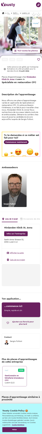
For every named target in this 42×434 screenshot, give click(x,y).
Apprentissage (8, 13)
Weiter (14, 429)
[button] (21, 38)
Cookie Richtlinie (18, 425)
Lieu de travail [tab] (11, 219)
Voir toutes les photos (28, 51)
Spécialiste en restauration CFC (16, 13)
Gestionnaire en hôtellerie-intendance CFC (14, 368)
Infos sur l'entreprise (16, 234)
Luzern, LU (26, 13)
